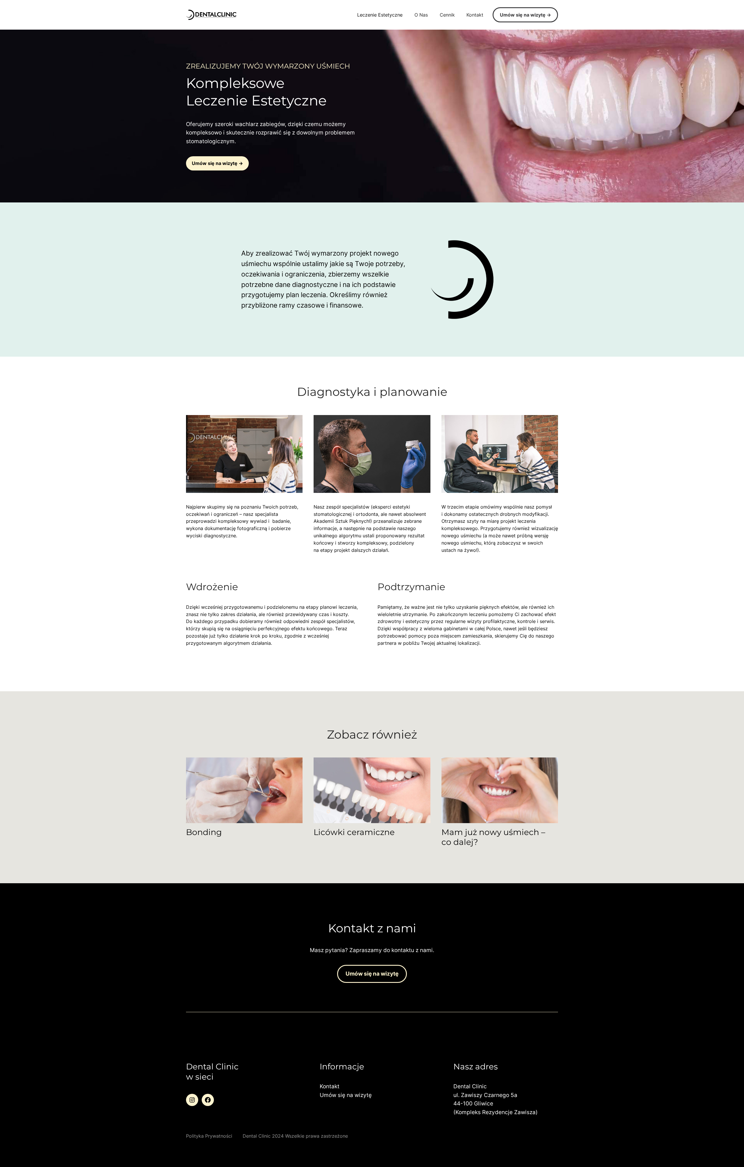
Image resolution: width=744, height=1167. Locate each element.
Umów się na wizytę (523, 15)
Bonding (204, 832)
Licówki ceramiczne (354, 832)
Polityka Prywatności (209, 1136)
